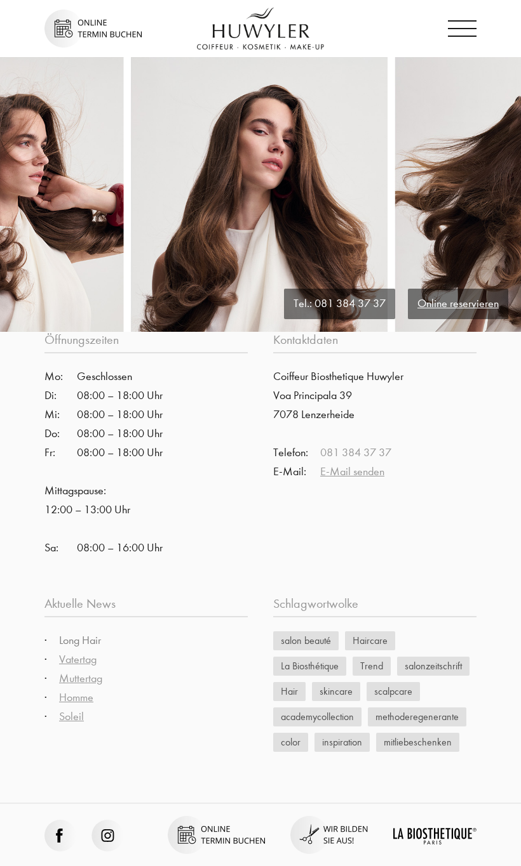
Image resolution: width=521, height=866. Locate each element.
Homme (76, 697)
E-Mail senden (352, 471)
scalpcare (393, 691)
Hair (289, 691)
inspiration (342, 742)
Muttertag (80, 678)
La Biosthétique (310, 666)
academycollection (317, 717)
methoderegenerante (417, 717)
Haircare (370, 640)
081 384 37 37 (350, 303)
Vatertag (78, 659)
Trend (371, 666)
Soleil (71, 716)
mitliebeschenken (418, 742)
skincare (336, 691)
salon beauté (306, 640)
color (291, 742)
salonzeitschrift (433, 666)
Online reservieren (458, 303)
